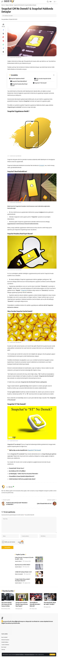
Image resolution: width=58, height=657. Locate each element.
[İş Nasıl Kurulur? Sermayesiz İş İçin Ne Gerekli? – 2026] (39, 559)
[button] (52, 654)
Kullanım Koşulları (29, 654)
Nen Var (11, 487)
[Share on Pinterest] (3, 41)
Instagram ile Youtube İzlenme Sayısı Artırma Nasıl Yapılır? (22, 604)
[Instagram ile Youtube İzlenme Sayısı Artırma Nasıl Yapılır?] (22, 597)
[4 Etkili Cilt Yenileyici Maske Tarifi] (39, 574)
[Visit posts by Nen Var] (3, 487)
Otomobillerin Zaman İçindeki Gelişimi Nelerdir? (21, 476)
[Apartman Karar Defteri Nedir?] (39, 567)
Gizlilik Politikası (19, 654)
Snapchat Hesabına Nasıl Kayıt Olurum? (18, 84)
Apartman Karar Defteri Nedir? (22, 564)
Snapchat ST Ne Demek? (41, 83)
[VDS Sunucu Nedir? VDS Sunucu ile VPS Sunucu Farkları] (8, 597)
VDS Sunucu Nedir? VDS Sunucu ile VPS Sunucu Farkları (7, 604)
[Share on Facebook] (3, 30)
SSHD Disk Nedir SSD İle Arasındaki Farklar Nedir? (22, 479)
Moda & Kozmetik (19, 574)
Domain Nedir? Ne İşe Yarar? (16, 468)
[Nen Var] (9, 1)
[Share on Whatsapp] (3, 44)
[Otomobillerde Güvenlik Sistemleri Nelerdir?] (36, 597)
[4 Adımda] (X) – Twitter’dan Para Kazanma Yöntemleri (23, 473)
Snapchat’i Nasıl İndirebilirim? (19, 81)
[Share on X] (3, 33)
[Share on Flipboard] (3, 37)
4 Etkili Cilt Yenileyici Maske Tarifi (23, 572)
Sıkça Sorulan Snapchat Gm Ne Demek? (42, 79)
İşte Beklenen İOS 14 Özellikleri (17, 471)
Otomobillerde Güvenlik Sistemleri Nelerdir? (35, 604)
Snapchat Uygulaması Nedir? (18, 78)
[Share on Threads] (3, 52)
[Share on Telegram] (3, 48)
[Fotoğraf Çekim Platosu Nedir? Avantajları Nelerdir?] (39, 581)
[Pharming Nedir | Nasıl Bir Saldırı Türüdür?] (50, 597)
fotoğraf (41, 165)
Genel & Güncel (18, 561)
